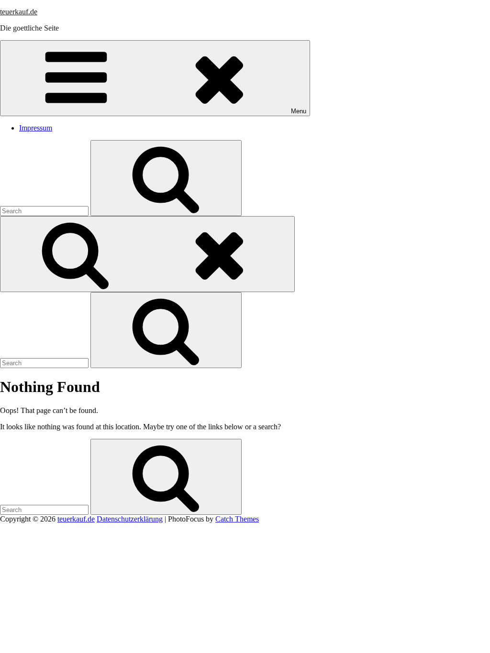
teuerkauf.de (18, 12)
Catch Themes (237, 519)
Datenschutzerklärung (130, 519)
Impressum (35, 128)
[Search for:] (45, 211)
